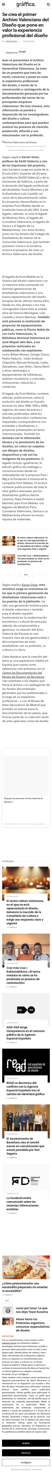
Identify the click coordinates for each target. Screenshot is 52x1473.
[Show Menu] (3, 4)
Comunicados (12, 896)
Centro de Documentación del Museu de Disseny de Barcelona (23, 675)
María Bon (11, 41)
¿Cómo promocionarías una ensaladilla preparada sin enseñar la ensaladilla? (25, 1287)
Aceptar (26, 1443)
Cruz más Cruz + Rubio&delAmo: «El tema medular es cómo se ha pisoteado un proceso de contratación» (33, 560)
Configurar (26, 1462)
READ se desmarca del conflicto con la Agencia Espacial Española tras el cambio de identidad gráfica (25, 1088)
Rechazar (26, 1452)
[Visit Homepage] (26, 4)
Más (26, 575)
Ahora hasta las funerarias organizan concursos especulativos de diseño (33, 1324)
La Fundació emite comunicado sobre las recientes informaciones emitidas (22, 1203)
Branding (9, 1276)
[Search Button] (48, 4)
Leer (7, 1301)
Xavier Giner (30, 585)
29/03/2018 (28, 41)
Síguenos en (16, 52)
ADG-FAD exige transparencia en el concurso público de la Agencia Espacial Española (25, 1032)
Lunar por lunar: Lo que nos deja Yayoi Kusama (32, 1310)
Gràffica (13, 927)
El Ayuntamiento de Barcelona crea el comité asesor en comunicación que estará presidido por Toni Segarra (25, 1145)
